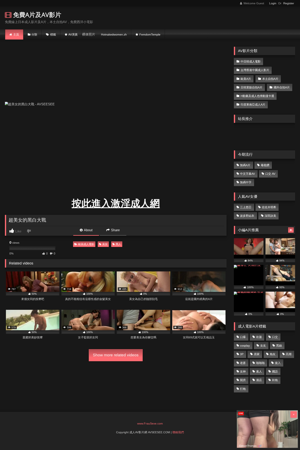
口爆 (243, 337)
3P (241, 354)
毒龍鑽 (265, 165)
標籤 (53, 34)
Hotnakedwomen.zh (114, 34)
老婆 (243, 362)
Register (288, 3)
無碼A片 (245, 165)
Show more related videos (116, 355)
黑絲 (279, 345)
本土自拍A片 (270, 78)
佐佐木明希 (269, 207)
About (87, 230)
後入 (278, 362)
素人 (259, 371)
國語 (275, 371)
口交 (275, 337)
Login (272, 3)
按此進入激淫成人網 (116, 203)
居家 (257, 354)
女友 (263, 345)
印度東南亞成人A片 (253, 104)
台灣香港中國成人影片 (255, 70)
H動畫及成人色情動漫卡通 (257, 96)
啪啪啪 (260, 362)
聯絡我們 (178, 432)
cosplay (245, 345)
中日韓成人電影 (251, 61)
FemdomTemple (149, 34)
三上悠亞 (245, 207)
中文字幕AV (247, 173)
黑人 (118, 244)
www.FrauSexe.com (150, 423)
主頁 (16, 34)
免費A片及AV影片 (36, 14)
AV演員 (73, 34)
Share (115, 230)
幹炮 (275, 380)
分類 (34, 34)
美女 (105, 244)
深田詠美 (270, 215)
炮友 (273, 354)
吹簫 (259, 337)
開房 (243, 380)
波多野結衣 (247, 215)
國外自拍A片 (282, 87)
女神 (243, 371)
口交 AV (270, 173)
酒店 (259, 380)
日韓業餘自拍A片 (251, 87)
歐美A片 (246, 78)
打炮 (243, 388)
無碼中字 (245, 182)
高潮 (288, 354)
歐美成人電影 (86, 244)
